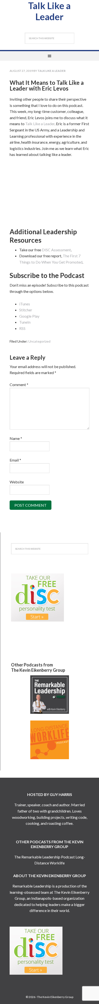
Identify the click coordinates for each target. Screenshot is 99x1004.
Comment (19, 384)
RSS (22, 328)
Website (17, 482)
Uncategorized (39, 341)
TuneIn (25, 322)
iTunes (24, 304)
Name (16, 438)
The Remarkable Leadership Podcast (44, 857)
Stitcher (25, 310)
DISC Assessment (56, 249)
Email (15, 460)
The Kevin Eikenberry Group (55, 997)
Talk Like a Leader (49, 11)
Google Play (29, 316)
